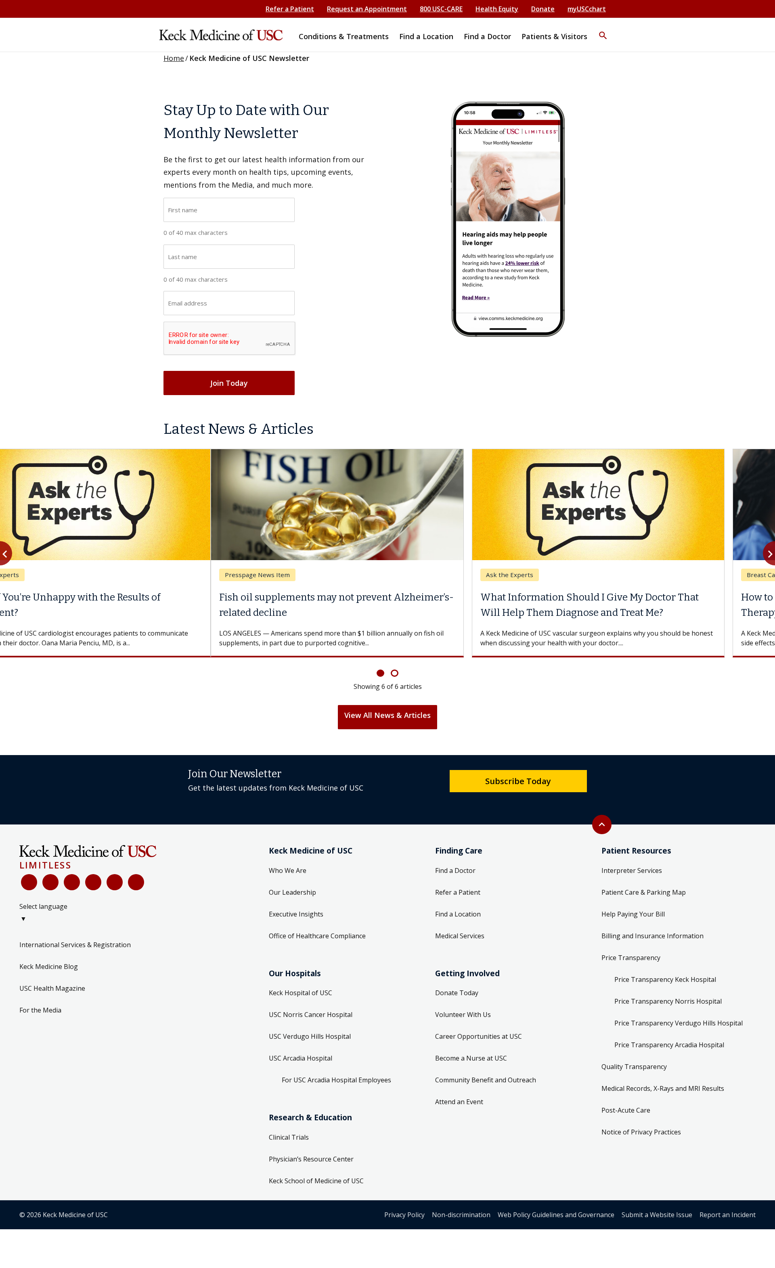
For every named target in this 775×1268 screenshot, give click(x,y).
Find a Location (458, 914)
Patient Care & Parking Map (643, 892)
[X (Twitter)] (50, 882)
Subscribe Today (518, 781)
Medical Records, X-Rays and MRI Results (662, 1088)
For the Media (40, 1010)
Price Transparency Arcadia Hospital (669, 1044)
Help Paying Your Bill (633, 914)
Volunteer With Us (463, 1014)
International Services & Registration (75, 944)
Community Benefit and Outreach (485, 1079)
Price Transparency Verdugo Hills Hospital (678, 1023)
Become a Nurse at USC (471, 1058)
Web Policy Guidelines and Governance (556, 1214)
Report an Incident (728, 1214)
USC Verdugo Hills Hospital (310, 1036)
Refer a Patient (290, 8)
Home (173, 58)
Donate (543, 8)
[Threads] (136, 882)
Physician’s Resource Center (311, 1159)
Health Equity (496, 8)
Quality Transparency (634, 1066)
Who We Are (287, 870)
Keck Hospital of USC (300, 992)
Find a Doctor (455, 870)
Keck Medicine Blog (48, 966)
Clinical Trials (289, 1137)
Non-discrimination (461, 1214)
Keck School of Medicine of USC (316, 1180)
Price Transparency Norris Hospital (668, 1001)
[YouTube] (72, 882)
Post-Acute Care (625, 1110)
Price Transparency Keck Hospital (665, 979)
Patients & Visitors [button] (554, 36)
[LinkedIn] (93, 882)
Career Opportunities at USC (478, 1036)
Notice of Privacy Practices (641, 1132)
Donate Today (456, 992)
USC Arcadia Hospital (300, 1058)
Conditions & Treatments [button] (344, 36)
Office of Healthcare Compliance (317, 935)
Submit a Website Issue (657, 1214)
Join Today (229, 383)
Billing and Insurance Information (652, 935)
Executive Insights (296, 914)
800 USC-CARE (441, 8)
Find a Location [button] (426, 36)
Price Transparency (630, 957)
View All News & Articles (387, 715)
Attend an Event (459, 1101)
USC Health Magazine (52, 988)
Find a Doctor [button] (487, 36)
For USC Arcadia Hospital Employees (336, 1079)
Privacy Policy (404, 1214)
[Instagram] (114, 882)
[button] (603, 30)
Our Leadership (292, 892)
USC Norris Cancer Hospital (310, 1014)
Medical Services (459, 935)
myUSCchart (587, 8)
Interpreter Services (631, 870)
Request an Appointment (367, 8)
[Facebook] (29, 882)
